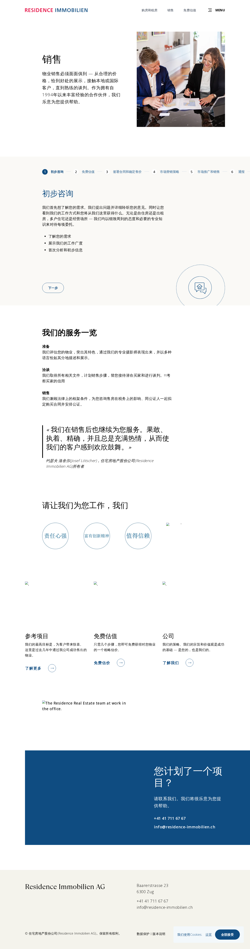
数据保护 (143, 934)
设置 (208, 934)
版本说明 (159, 934)
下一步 (53, 288)
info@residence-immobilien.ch (184, 826)
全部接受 (227, 934)
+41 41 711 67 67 (170, 818)
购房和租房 (150, 10)
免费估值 (189, 10)
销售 (170, 10)
